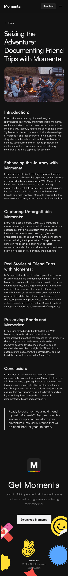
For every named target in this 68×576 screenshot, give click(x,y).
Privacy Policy (34, 567)
